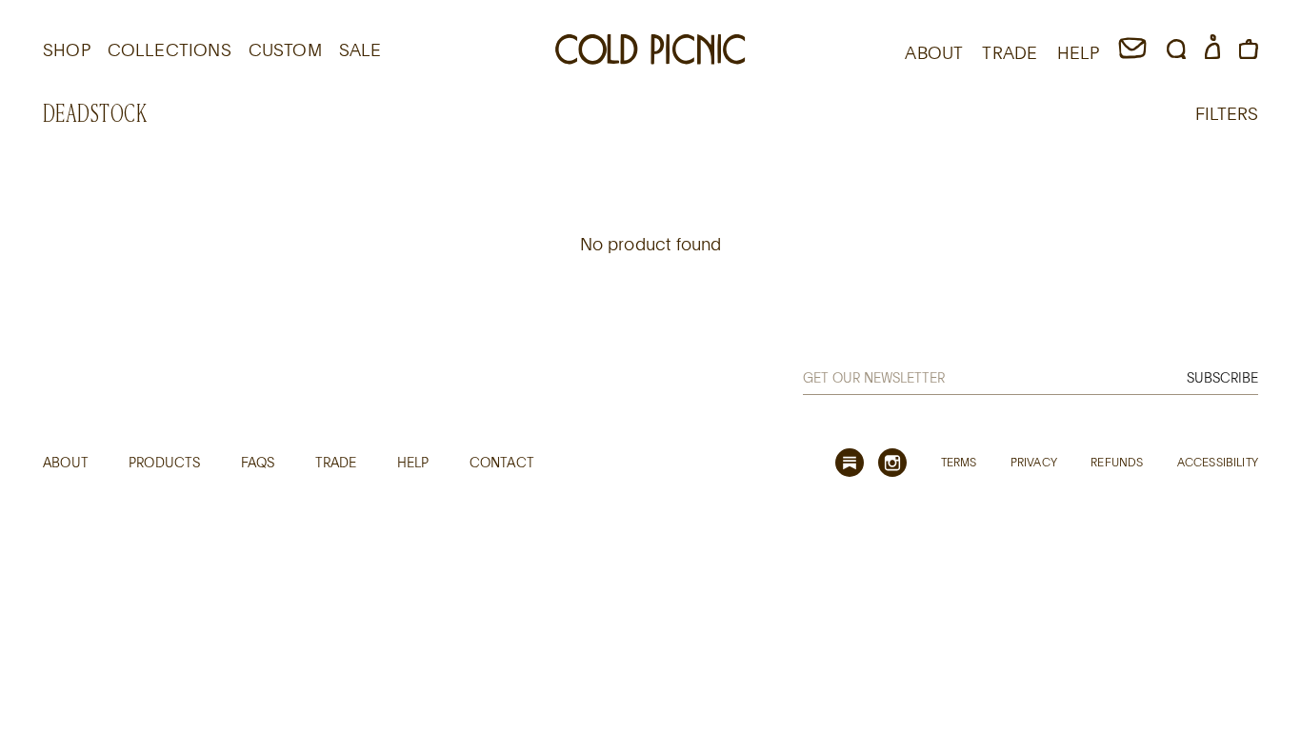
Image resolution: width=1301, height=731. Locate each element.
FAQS (258, 462)
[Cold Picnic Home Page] (650, 52)
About (66, 462)
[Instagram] (892, 462)
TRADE (1009, 52)
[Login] (1212, 52)
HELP (1078, 52)
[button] (1176, 52)
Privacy (1034, 461)
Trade (336, 462)
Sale (360, 49)
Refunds (1117, 461)
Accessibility (1217, 461)
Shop (66, 49)
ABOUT (934, 52)
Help (413, 462)
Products (164, 462)
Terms (959, 461)
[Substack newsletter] (849, 462)
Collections (169, 49)
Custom (285, 49)
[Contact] (1132, 52)
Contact (502, 462)
